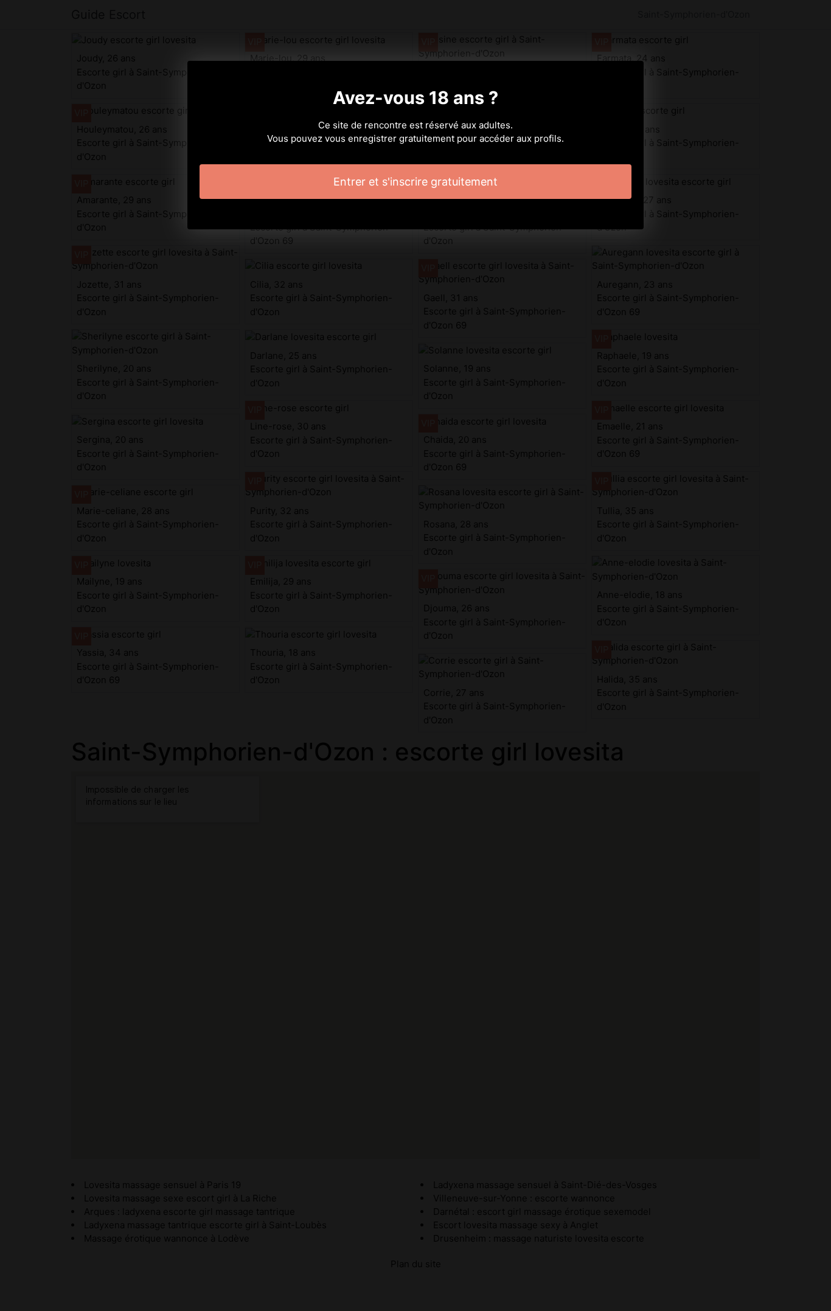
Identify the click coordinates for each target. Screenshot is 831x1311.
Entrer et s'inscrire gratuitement (415, 181)
